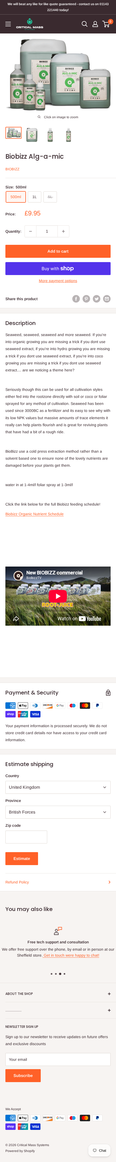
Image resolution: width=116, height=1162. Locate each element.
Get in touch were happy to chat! (71, 955)
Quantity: (13, 231)
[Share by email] (107, 299)
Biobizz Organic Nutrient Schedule (34, 514)
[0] (106, 24)
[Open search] (85, 24)
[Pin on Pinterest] (86, 299)
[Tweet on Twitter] (96, 299)
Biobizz (12, 169)
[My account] (95, 24)
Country (12, 776)
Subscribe (23, 1075)
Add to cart (58, 251)
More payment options (58, 281)
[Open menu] (8, 24)
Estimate (21, 858)
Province (13, 800)
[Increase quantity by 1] (63, 231)
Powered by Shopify (20, 1151)
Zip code (13, 825)
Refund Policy (17, 882)
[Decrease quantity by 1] (30, 231)
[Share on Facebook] (76, 299)
